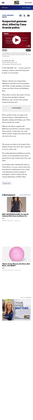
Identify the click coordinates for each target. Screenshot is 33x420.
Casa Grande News (8, 16)
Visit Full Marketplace (25, 195)
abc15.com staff (9, 61)
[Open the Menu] (3, 2)
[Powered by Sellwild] (28, 297)
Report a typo (6, 183)
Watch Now (28, 2)
